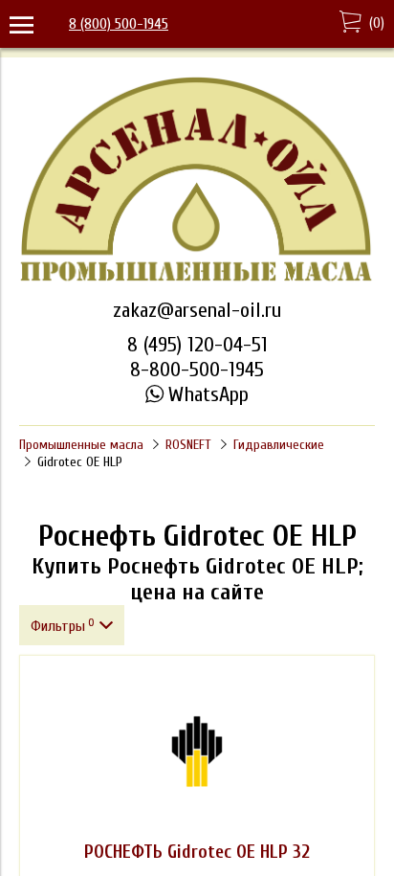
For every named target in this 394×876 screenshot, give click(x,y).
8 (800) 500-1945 (118, 24)
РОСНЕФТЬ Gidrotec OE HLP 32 (197, 852)
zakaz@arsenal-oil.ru (197, 310)
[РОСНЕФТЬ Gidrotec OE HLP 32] (197, 751)
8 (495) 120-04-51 (197, 344)
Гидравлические (278, 445)
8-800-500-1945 (197, 369)
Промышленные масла (81, 445)
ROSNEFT (188, 445)
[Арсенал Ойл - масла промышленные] (197, 279)
